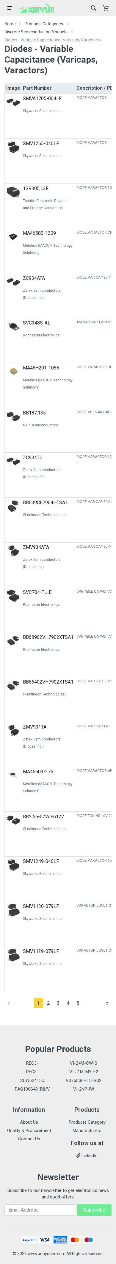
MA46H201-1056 (41, 368)
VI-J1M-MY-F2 (83, 1071)
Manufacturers (87, 1130)
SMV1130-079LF (41, 906)
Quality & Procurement (29, 1130)
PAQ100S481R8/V (32, 1089)
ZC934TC (33, 457)
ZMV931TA (34, 727)
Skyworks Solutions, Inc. (42, 111)
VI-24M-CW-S (83, 1063)
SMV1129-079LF (41, 951)
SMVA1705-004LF (42, 98)
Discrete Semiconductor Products (36, 31)
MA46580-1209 (39, 233)
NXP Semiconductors (40, 425)
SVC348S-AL (36, 323)
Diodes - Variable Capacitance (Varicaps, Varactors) (52, 40)
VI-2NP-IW (83, 1089)
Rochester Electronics (41, 335)
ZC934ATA (34, 278)
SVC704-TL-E (37, 592)
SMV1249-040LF (41, 861)
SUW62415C (32, 1080)
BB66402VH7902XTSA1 (48, 682)
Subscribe (94, 1210)
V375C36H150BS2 (83, 1080)
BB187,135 (34, 413)
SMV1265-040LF (41, 143)
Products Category (87, 1122)
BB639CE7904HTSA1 (45, 502)
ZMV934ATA (36, 547)
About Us (29, 1122)
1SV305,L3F (35, 188)
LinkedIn (89, 1155)
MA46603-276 (38, 771)
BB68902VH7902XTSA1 (48, 637)
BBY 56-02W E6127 (43, 816)
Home (10, 23)
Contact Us (29, 1139)
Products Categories (44, 23)
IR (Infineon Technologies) (44, 515)
